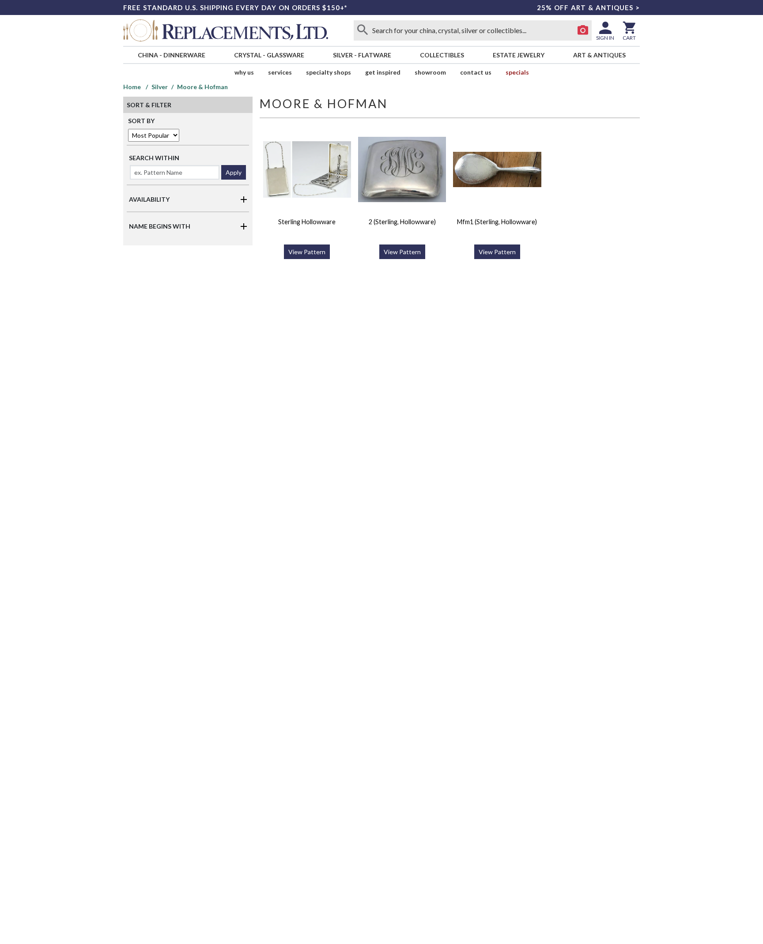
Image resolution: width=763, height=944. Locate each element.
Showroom (430, 72)
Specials (517, 72)
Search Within (154, 158)
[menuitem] (171, 55)
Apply (234, 172)
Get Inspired (382, 72)
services (280, 72)
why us (244, 72)
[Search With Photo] (583, 30)
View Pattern (306, 252)
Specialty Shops (328, 72)
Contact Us (475, 72)
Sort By (141, 120)
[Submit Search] (362, 30)
